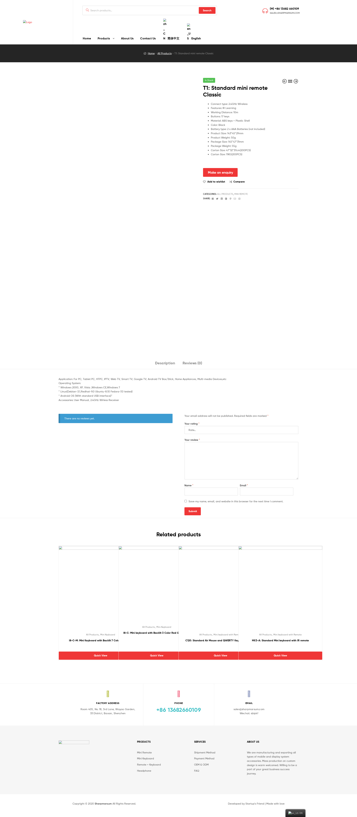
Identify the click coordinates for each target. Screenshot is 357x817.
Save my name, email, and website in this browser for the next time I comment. (236, 501)
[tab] (165, 364)
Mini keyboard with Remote (227, 634)
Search (207, 10)
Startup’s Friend (254, 803)
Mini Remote (241, 194)
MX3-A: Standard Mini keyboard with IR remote (280, 640)
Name (188, 485)
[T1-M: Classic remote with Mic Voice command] (295, 81)
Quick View (109, 592)
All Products (164, 53)
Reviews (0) (192, 363)
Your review (192, 439)
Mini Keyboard (107, 634)
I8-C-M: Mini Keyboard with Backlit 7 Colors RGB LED (100, 640)
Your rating (192, 423)
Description (165, 363)
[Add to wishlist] (91, 592)
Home (151, 53)
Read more (100, 647)
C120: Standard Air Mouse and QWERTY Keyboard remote (220, 640)
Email (244, 485)
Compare (239, 181)
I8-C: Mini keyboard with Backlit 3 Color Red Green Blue (156, 632)
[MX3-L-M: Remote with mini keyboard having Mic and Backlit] (285, 81)
